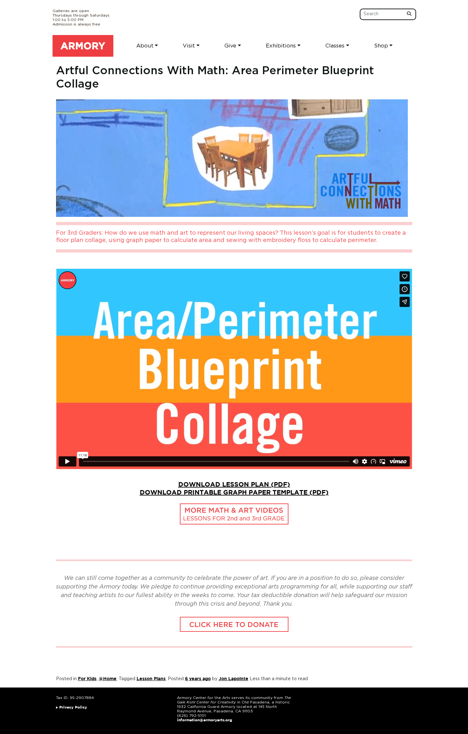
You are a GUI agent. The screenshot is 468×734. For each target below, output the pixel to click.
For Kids (87, 679)
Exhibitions (281, 45)
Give (230, 45)
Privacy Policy (73, 707)
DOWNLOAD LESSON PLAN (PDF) (234, 485)
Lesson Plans (151, 679)
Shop (381, 45)
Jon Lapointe (233, 679)
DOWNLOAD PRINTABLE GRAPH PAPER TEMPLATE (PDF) (234, 492)
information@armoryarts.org (204, 720)
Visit (189, 45)
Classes (334, 45)
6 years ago (198, 679)
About (144, 45)
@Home (108, 679)
